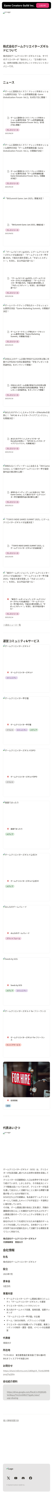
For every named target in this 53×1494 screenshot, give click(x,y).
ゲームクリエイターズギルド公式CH (19, 854)
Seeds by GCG (9, 958)
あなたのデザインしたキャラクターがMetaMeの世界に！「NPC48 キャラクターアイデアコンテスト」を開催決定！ (26, 415)
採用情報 (7, 1063)
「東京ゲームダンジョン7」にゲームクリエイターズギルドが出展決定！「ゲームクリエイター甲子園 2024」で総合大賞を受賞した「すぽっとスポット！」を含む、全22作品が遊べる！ (26, 577)
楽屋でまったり (10, 802)
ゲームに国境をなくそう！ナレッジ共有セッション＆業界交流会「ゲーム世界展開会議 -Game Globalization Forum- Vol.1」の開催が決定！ (25, 147)
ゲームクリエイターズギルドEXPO (18, 750)
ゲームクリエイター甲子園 (15, 698)
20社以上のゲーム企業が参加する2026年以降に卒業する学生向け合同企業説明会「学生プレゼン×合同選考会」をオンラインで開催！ (26, 361)
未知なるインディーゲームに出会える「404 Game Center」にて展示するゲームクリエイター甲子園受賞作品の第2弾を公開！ (26, 468)
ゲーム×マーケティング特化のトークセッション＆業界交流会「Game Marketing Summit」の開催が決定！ (26, 308)
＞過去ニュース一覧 (12, 624)
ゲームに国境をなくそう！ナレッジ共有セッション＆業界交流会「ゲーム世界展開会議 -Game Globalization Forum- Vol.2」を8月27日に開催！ (25, 94)
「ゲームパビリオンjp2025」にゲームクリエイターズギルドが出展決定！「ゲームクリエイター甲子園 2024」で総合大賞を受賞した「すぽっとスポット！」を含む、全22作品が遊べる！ (26, 256)
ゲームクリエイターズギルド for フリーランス (23, 1011)
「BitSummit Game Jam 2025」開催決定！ (22, 198)
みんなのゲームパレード (14, 906)
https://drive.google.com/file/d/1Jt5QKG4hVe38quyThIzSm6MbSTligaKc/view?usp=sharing (26, 1394)
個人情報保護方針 (11, 1420)
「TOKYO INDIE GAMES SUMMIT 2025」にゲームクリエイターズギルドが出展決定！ (26, 521)
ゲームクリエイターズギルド (15, 646)
